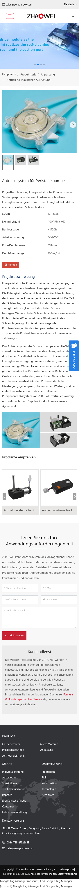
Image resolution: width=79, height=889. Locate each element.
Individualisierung (13, 772)
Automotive (9, 778)
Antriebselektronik (13, 756)
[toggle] (10, 16)
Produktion (48, 772)
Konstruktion (49, 783)
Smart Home (9, 783)
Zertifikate (48, 795)
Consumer (8, 807)
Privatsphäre (67, 870)
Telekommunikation (13, 789)
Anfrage (12, 265)
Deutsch (69, 4)
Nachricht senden (14, 636)
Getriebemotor (11, 744)
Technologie (49, 789)
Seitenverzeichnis (67, 874)
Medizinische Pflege (14, 801)
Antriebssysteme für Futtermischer (28, 510)
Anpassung (46, 750)
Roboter (7, 795)
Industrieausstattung (14, 812)
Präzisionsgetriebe (13, 750)
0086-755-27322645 (18, 843)
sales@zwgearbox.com (19, 5)
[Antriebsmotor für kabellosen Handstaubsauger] (39, 46)
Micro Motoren (49, 744)
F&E (44, 778)
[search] (73, 16)
